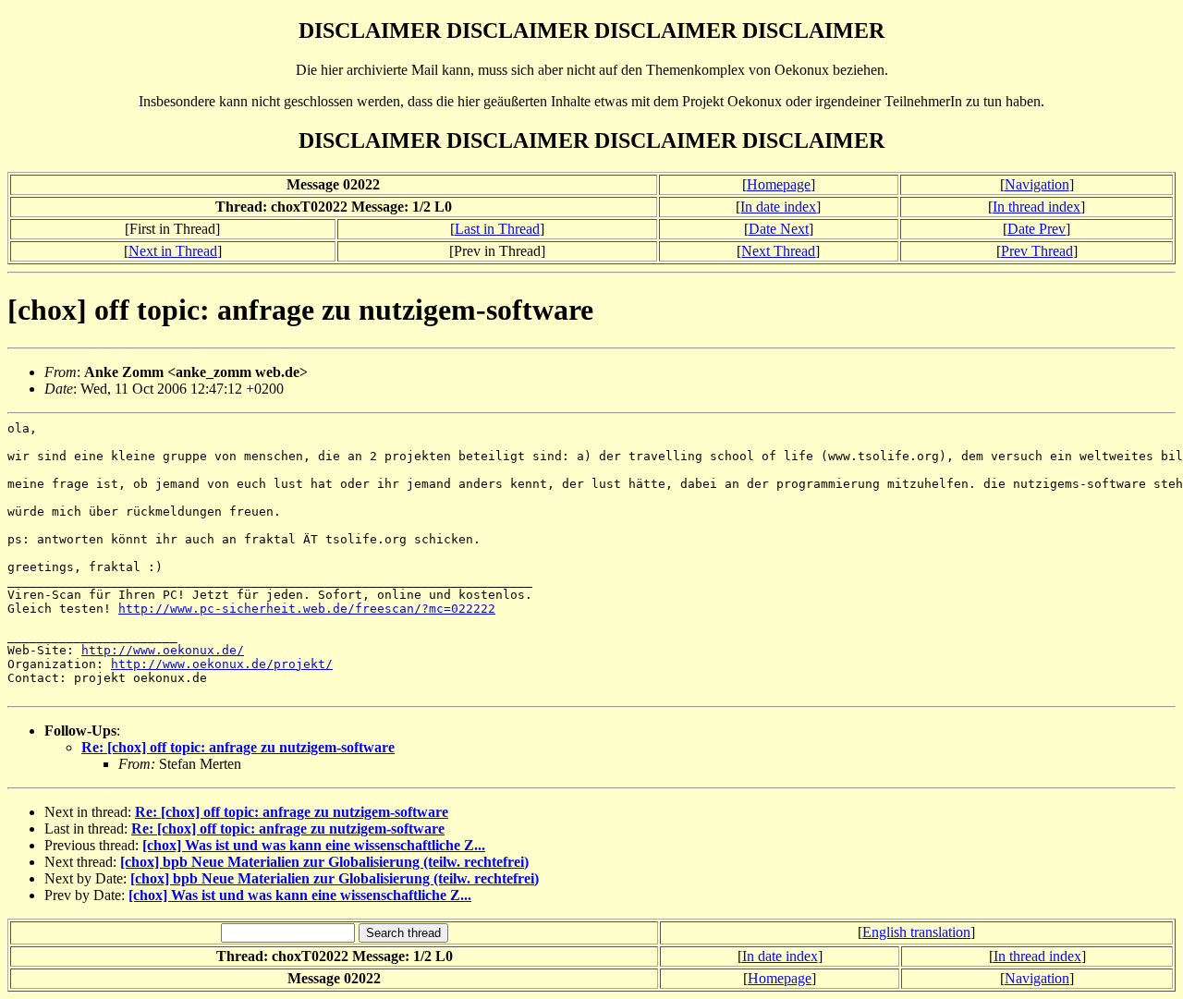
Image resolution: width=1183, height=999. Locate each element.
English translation (916, 932)
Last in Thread (497, 229)
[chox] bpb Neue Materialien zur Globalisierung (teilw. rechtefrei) (324, 862)
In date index (778, 206)
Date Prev (1036, 229)
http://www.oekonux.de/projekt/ (222, 664)
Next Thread (778, 251)
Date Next (779, 229)
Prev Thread (1037, 251)
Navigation (1037, 184)
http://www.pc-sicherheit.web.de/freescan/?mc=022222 (306, 608)
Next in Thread (172, 251)
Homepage (779, 184)
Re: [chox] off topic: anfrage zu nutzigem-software (238, 747)
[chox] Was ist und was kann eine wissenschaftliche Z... (313, 845)
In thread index (1036, 206)
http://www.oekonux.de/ (162, 650)
